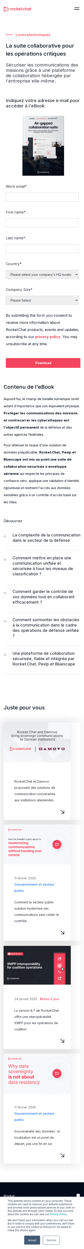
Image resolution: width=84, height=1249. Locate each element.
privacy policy (47, 336)
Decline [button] (51, 1240)
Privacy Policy (58, 1214)
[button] (76, 9)
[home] (17, 9)
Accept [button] (32, 1240)
